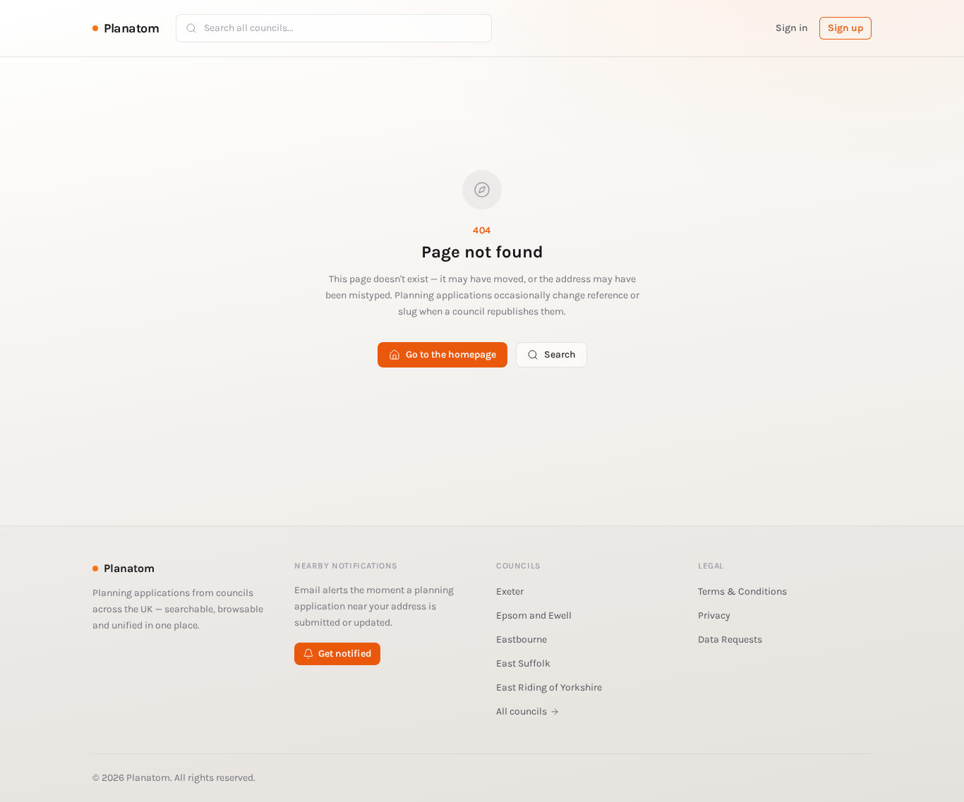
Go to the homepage (451, 354)
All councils (521, 711)
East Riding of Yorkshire (549, 687)
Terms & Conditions (742, 591)
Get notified (345, 654)
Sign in (792, 28)
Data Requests (730, 639)
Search (560, 354)
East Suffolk (523, 663)
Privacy (714, 615)
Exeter (510, 591)
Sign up (845, 28)
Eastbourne (521, 639)
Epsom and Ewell (534, 615)
